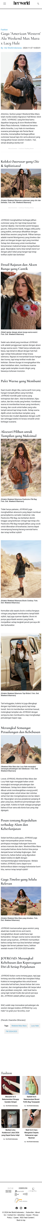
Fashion (4, 30)
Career (15, 1218)
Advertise (20, 1215)
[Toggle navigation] (4, 3)
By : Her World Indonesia (11, 48)
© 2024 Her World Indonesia (13, 1212)
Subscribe (29, 1212)
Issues (28, 1215)
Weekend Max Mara (19, 1026)
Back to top (21, 1220)
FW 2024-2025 (11, 1031)
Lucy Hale (35, 1026)
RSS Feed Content (27, 1218)
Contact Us (11, 1215)
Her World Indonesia (12, 1106)
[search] (38, 3)
